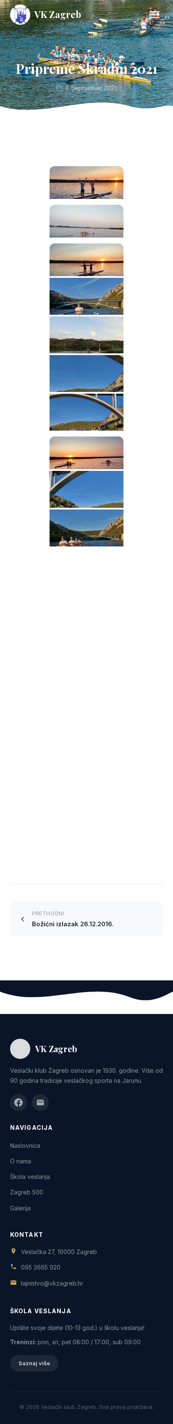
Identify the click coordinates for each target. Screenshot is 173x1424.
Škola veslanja (30, 1176)
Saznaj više (34, 1363)
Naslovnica (69, 55)
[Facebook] (18, 1102)
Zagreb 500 (26, 1192)
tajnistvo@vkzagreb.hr (52, 1283)
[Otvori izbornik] (154, 14)
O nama (20, 1161)
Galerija (20, 1208)
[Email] (40, 1102)
